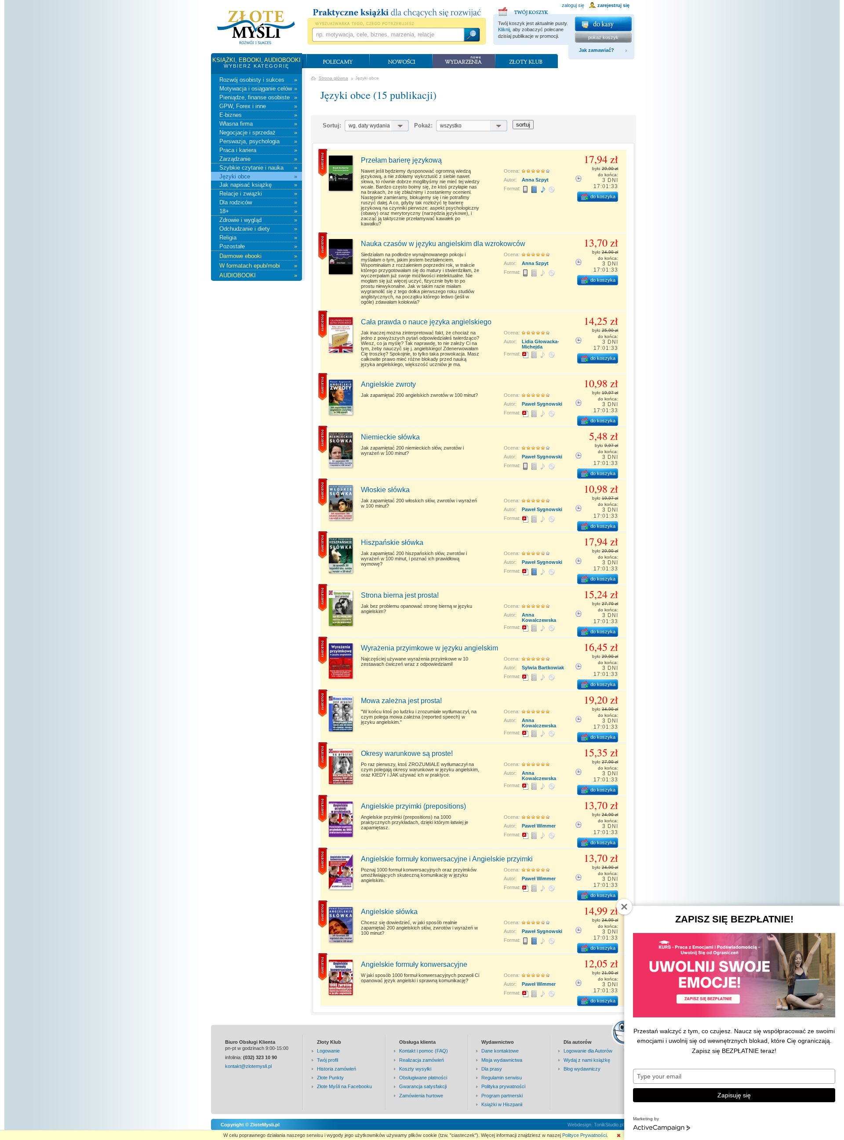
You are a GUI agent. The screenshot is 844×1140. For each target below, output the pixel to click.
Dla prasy (491, 1068)
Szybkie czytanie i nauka (258, 167)
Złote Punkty (330, 1077)
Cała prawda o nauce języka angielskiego (426, 322)
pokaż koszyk (603, 37)
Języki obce (258, 176)
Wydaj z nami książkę (587, 1060)
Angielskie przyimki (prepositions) (413, 806)
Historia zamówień (336, 1068)
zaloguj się (573, 5)
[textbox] (387, 35)
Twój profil (327, 1060)
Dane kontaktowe (500, 1050)
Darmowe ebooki (258, 256)
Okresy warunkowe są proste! (407, 753)
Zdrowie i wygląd (258, 220)
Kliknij (504, 29)
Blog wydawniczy (582, 1068)
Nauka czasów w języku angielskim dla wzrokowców (443, 243)
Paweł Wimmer (539, 825)
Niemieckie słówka (390, 437)
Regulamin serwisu (501, 1077)
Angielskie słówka (389, 911)
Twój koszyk (524, 10)
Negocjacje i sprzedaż (258, 132)
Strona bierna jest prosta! (400, 595)
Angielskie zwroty (388, 384)
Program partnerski (502, 1095)
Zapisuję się (734, 1095)
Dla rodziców (258, 202)
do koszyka (602, 196)
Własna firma (258, 123)
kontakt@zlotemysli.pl (248, 1066)
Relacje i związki (258, 193)
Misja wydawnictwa (501, 1060)
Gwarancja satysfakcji (423, 1086)
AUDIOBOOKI (258, 275)
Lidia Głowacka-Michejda (540, 344)
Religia (258, 237)
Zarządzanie (258, 159)
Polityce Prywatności (584, 1135)
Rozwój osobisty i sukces (258, 79)
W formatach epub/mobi (258, 265)
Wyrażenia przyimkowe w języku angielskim (429, 648)
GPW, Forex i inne (258, 106)
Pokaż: (423, 125)
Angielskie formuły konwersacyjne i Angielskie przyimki (447, 859)
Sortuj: (332, 125)
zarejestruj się (613, 5)
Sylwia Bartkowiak (543, 667)
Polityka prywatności (503, 1086)
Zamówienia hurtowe (421, 1095)
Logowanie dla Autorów (588, 1050)
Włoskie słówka (385, 490)
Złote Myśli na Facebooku (344, 1086)
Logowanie (328, 1050)
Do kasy (603, 24)
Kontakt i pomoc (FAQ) (423, 1050)
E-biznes (258, 115)
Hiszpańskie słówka (392, 542)
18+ (258, 211)
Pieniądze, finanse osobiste (258, 97)
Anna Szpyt (535, 179)
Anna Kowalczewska (539, 617)
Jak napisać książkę (258, 185)
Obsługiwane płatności (423, 1077)
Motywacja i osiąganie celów (258, 88)
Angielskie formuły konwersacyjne (414, 964)
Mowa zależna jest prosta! (401, 700)
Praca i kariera (258, 150)
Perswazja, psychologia (258, 141)
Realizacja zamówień (421, 1060)
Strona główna (333, 78)
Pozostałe (258, 246)
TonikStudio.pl (608, 1124)
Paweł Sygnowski (542, 404)
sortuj (523, 124)
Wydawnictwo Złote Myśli (256, 28)
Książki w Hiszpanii (501, 1104)
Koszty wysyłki (415, 1068)
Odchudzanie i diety (258, 228)
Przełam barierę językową (401, 160)
